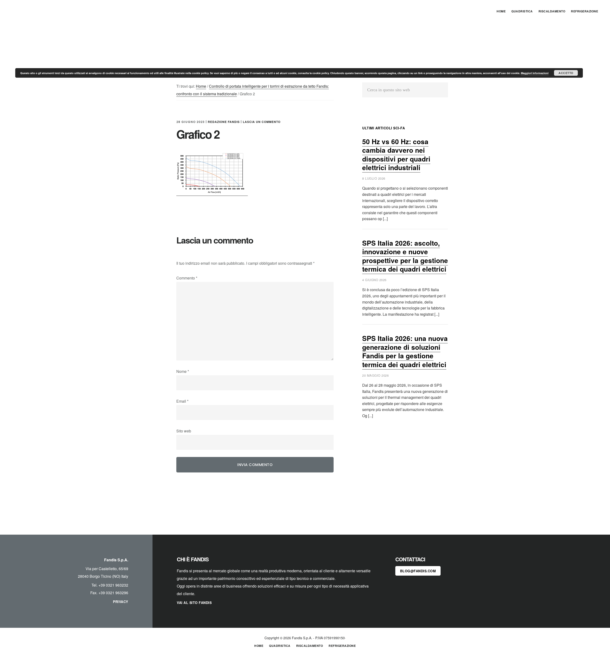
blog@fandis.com (418, 570)
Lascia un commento (261, 122)
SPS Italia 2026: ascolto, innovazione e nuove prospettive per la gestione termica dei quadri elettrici (405, 256)
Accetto (566, 73)
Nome (182, 371)
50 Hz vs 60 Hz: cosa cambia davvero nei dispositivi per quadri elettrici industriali (396, 154)
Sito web (183, 431)
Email (182, 401)
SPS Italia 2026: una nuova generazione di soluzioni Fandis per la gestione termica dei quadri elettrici (405, 351)
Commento (186, 278)
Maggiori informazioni (535, 73)
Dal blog (45, 10)
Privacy (120, 601)
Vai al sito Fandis (194, 602)
